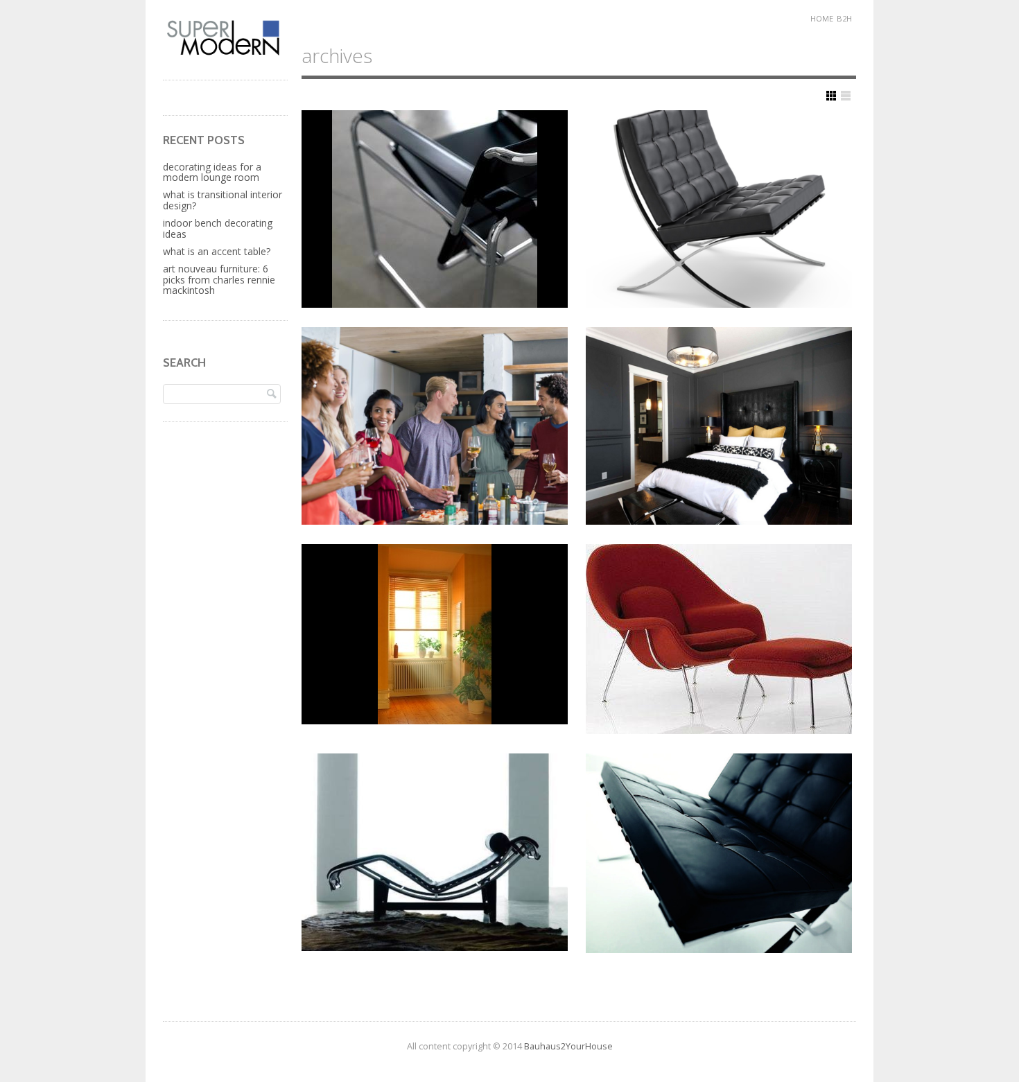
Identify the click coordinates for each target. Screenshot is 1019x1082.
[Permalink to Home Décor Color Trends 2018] (719, 426)
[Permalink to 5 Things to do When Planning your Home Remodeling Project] (719, 639)
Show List (846, 96)
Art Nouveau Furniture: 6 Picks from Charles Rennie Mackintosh (219, 279)
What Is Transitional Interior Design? (222, 199)
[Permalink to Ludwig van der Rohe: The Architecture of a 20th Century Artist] (719, 209)
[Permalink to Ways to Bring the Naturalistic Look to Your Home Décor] (435, 634)
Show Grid (831, 96)
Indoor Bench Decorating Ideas (217, 228)
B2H (844, 18)
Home (821, 18)
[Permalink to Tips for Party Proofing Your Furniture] (435, 426)
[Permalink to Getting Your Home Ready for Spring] (435, 209)
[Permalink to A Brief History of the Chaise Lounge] (435, 852)
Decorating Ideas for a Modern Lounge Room (212, 172)
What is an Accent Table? (216, 251)
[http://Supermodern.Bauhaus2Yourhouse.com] (225, 53)
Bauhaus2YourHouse (568, 1046)
